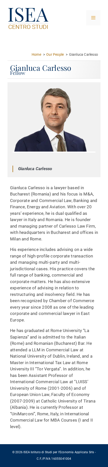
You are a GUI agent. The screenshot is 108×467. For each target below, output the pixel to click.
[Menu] (93, 17)
